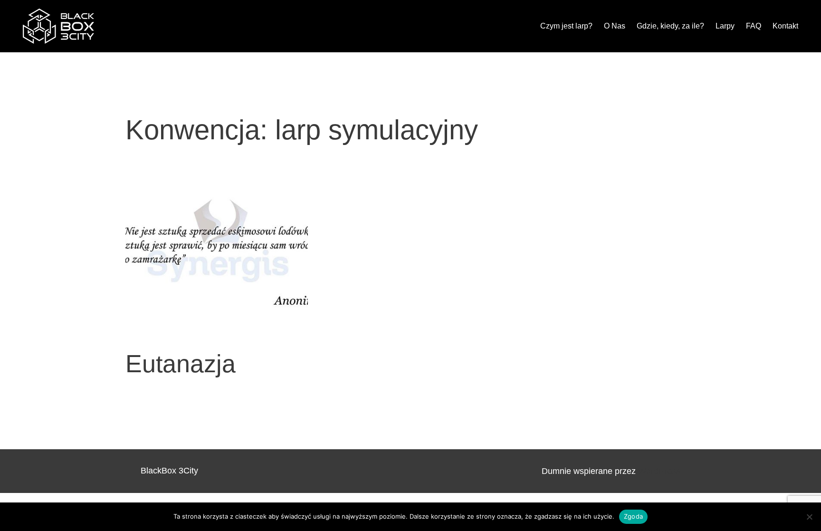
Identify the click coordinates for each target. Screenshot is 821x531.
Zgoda (633, 516)
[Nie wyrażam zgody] (809, 516)
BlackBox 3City (169, 470)
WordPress (659, 471)
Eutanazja (180, 363)
